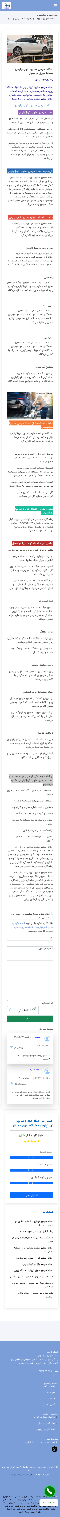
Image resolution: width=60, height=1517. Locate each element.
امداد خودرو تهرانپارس (47, 15)
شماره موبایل (46, 948)
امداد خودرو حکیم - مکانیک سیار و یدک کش (30, 1507)
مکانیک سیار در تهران (44, 1417)
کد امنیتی (47, 1003)
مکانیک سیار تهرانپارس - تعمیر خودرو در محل (32, 1285)
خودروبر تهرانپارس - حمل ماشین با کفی (31, 1276)
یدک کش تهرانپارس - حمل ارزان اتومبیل (35, 1295)
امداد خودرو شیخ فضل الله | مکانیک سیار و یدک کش (30, 1504)
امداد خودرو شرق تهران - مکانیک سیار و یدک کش (22, 1510)
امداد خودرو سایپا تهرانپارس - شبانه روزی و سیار (33, 1249)
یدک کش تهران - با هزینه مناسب (35, 1231)
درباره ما (51, 1392)
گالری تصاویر (49, 1404)
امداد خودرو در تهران (45, 1429)
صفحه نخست (48, 1386)
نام (51, 937)
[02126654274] (50, 1491)
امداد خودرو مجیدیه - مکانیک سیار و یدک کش (35, 1496)
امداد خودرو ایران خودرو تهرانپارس (34, 1258)
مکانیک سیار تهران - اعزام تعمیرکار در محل (32, 1239)
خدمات (51, 1398)
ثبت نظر (30, 1018)
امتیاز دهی (32, 1195)
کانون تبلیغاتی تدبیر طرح (22, 1474)
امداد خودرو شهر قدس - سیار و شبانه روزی (28, 1503)
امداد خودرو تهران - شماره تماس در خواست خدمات (34, 1223)
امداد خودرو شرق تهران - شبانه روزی (33, 1270)
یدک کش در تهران (46, 1423)
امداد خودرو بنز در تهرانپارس (37, 1264)
